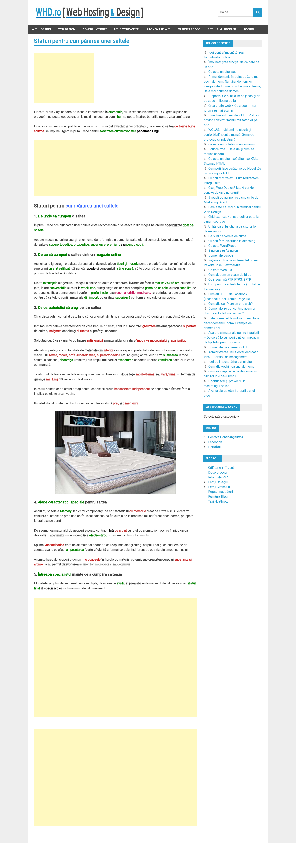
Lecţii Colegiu (218, 482)
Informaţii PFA (218, 477)
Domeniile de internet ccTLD (228, 347)
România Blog (218, 497)
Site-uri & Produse (222, 29)
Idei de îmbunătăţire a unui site (230, 362)
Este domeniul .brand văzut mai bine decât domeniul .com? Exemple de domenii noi (231, 323)
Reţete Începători (220, 492)
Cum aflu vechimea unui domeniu (231, 366)
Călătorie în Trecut (221, 468)
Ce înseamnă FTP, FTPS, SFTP (229, 279)
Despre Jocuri (218, 472)
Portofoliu (215, 447)
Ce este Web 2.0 (220, 270)
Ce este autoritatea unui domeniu (231, 144)
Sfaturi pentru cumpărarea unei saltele (81, 41)
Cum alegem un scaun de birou (229, 275)
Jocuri (249, 29)
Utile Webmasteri (127, 29)
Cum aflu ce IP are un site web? (230, 304)
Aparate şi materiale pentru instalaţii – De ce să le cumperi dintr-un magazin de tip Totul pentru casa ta (231, 337)
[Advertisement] (64, 78)
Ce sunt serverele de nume (227, 236)
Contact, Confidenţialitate (225, 437)
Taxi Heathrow (218, 501)
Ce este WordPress (222, 246)
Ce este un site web (222, 72)
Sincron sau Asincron (223, 250)
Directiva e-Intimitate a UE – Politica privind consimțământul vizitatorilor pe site (231, 120)
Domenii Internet (94, 29)
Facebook (215, 442)
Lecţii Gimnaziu (219, 487)
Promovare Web (159, 29)
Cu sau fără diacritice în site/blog (231, 241)
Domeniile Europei (221, 255)
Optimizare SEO (189, 29)
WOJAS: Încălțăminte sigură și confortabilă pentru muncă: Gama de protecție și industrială (229, 134)
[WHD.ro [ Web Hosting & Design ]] (89, 17)
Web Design (66, 29)
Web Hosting (41, 29)
